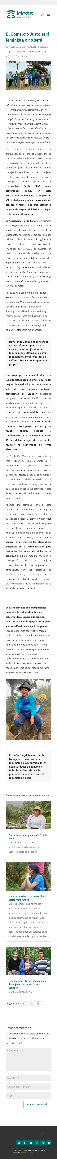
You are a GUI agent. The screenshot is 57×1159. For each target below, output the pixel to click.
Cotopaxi (44, 47)
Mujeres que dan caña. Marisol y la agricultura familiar (27, 898)
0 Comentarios (21, 56)
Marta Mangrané (17, 47)
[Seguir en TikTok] (36, 1142)
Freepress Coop (26, 1153)
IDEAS (20, 1150)
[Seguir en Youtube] (48, 1142)
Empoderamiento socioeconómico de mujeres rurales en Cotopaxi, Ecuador (27, 984)
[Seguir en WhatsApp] (42, 1142)
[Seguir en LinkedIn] (30, 1142)
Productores (28, 51)
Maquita (9, 51)
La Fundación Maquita (18, 456)
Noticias (18, 51)
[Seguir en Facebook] (24, 1142)
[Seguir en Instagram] (18, 1142)
